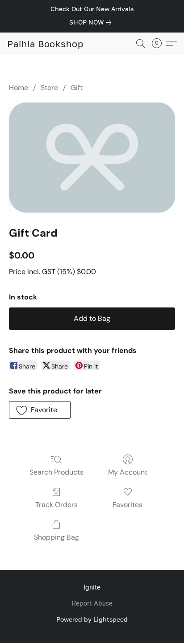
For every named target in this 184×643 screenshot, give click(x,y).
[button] (45, 44)
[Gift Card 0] (92, 157)
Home (18, 87)
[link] (92, 22)
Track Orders (56, 504)
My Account (127, 472)
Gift (77, 87)
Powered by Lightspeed (92, 619)
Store (49, 87)
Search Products (56, 472)
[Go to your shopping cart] (159, 43)
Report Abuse (92, 603)
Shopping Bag (56, 537)
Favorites (127, 504)
